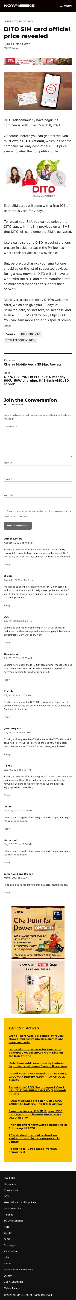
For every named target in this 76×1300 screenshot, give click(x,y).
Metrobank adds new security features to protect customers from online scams (38, 1064)
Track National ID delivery (18, 1269)
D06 (6, 617)
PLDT (7, 1227)
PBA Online (10, 1251)
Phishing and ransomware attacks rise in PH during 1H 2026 (38, 1126)
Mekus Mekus (12, 1288)
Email (8, 479)
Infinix (7, 1257)
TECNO (8, 1263)
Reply (7, 564)
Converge (9, 1245)
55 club (8, 576)
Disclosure (10, 1184)
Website (8, 495)
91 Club (8, 691)
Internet (10, 21)
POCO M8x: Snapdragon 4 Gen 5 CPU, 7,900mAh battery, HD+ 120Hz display (36, 1102)
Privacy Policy (12, 1190)
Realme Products (14, 1208)
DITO (7, 1239)
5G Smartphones (13, 1220)
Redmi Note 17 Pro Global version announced (33, 1150)
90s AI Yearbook (13, 1282)
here (7, 325)
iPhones (8, 1214)
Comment (10, 426)
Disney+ (8, 1275)
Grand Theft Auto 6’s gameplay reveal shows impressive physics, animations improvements (36, 1039)
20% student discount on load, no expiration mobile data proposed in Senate (34, 1138)
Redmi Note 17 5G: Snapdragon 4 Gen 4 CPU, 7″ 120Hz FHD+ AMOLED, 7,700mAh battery (37, 1090)
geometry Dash (13, 728)
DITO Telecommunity (20, 340)
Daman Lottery (13, 538)
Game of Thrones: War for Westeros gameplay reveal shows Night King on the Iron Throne (36, 1052)
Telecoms (26, 21)
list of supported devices (48, 268)
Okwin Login (11, 654)
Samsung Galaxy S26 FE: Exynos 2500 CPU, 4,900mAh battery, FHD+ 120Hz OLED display (36, 1114)
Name (8, 463)
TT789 (8, 765)
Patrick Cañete (18, 44)
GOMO (8, 1233)
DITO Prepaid (30, 334)
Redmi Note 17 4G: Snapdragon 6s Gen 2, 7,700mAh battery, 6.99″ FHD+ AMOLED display (38, 1077)
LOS (6, 1196)
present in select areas (21, 247)
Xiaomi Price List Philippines (20, 1202)
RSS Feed (9, 1178)
